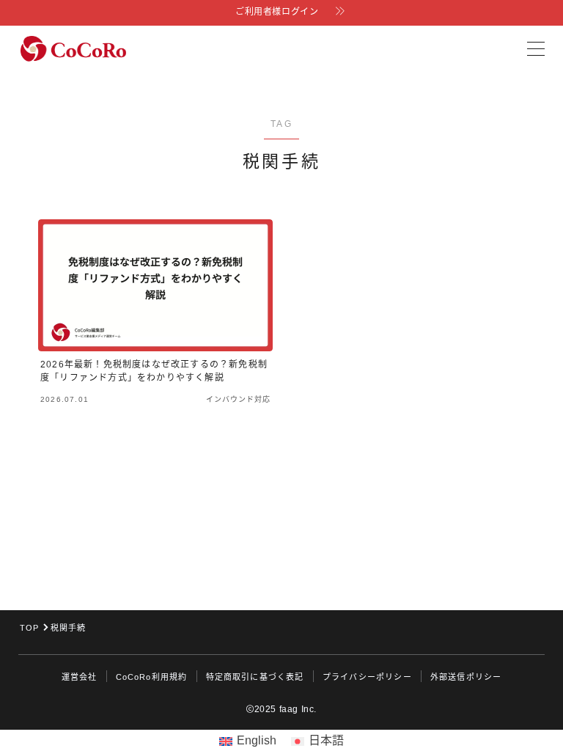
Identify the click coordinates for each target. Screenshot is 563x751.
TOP (30, 627)
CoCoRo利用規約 (152, 677)
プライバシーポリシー (367, 677)
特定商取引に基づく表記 (255, 677)
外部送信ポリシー (466, 677)
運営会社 (79, 677)
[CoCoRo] (73, 49)
